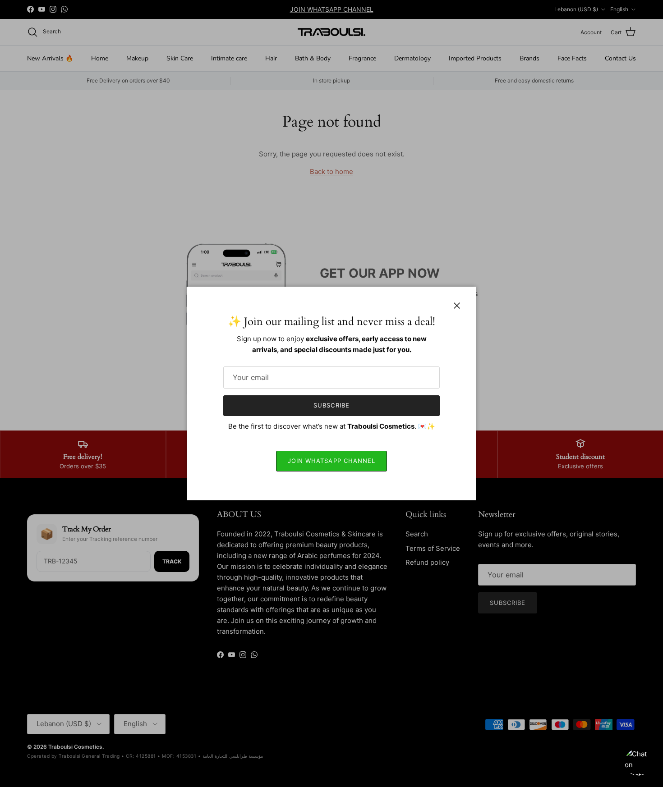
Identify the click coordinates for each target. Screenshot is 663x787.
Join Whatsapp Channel (331, 460)
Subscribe (331, 405)
